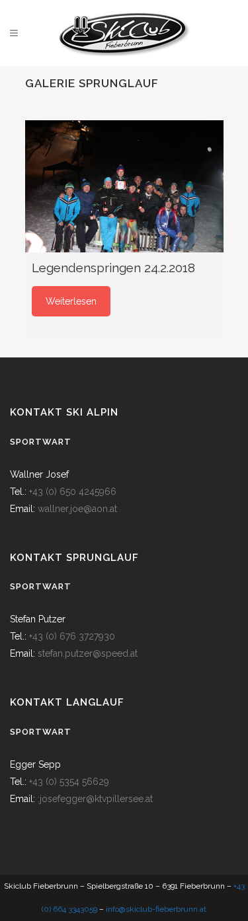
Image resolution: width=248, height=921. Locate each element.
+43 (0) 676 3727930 (72, 636)
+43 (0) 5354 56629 (69, 781)
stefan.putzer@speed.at (88, 653)
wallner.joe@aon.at (77, 508)
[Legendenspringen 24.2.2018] (124, 186)
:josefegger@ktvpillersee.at (95, 798)
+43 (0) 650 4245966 (72, 491)
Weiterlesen (71, 301)
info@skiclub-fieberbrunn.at (156, 909)
